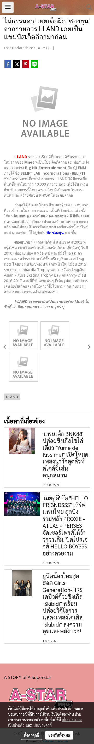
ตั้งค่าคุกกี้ (31, 735)
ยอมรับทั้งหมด (59, 735)
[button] (87, 7)
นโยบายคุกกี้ (42, 725)
